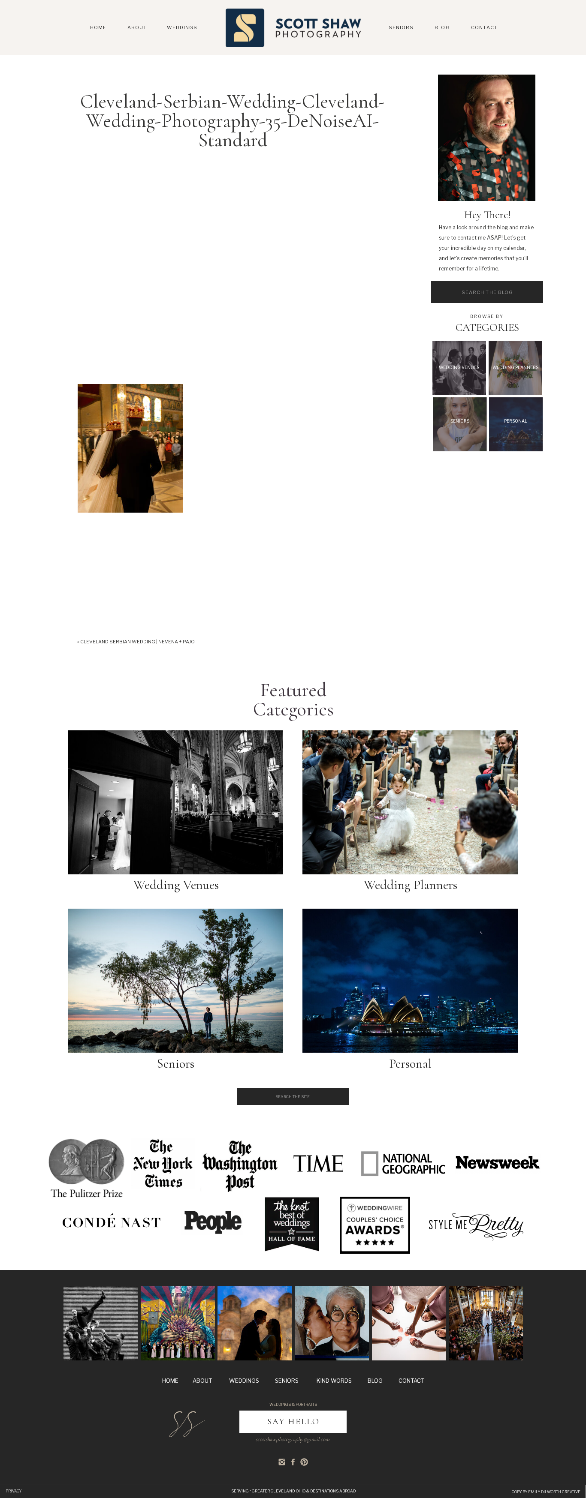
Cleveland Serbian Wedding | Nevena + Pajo (137, 642)
